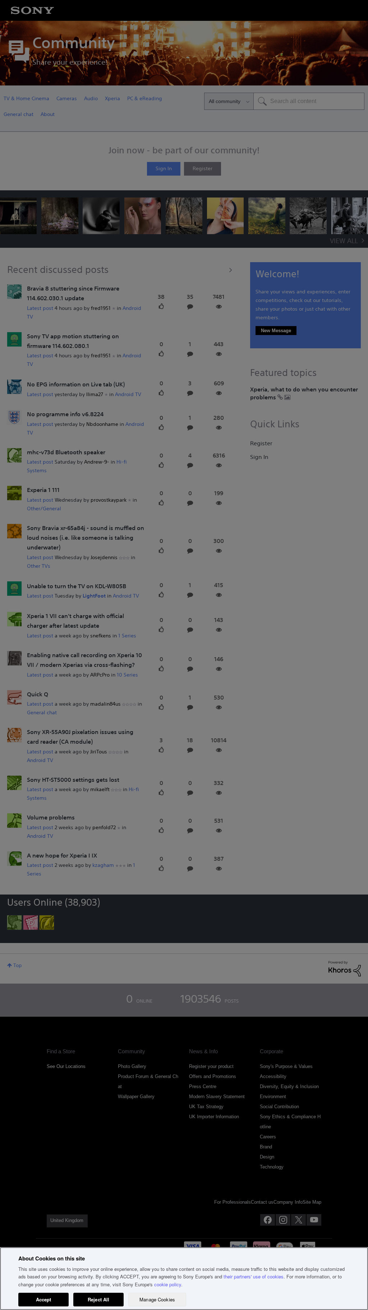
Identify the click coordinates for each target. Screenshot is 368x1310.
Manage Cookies (157, 1299)
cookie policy (167, 1284)
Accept (43, 1299)
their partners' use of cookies (254, 1276)
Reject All (98, 1299)
